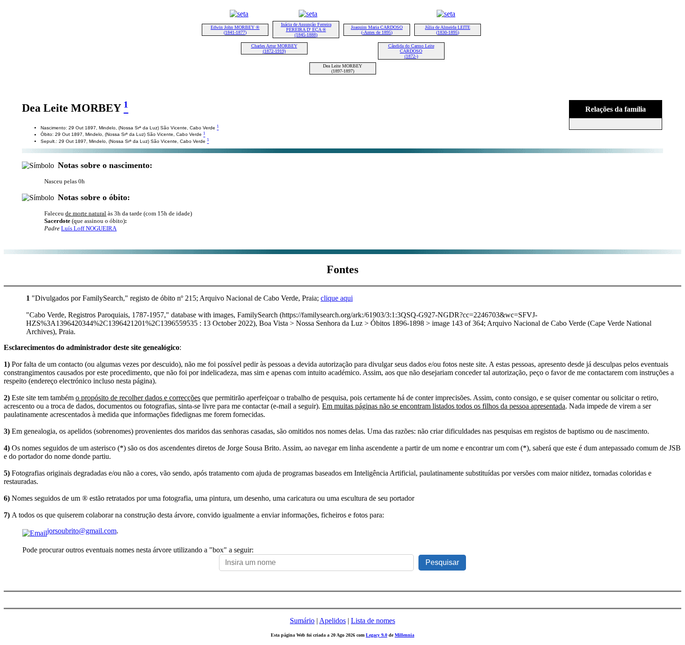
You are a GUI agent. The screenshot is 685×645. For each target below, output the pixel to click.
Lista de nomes (373, 621)
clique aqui (337, 298)
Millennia (404, 635)
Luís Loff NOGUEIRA (88, 228)
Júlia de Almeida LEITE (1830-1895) (447, 30)
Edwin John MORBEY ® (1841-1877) (235, 30)
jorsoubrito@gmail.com (81, 531)
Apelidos (332, 621)
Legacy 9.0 (376, 635)
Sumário (302, 621)
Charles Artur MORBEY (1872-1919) (274, 48)
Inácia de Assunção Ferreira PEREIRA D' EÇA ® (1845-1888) (306, 29)
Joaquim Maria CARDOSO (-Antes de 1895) (377, 30)
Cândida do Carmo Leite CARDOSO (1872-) (411, 51)
